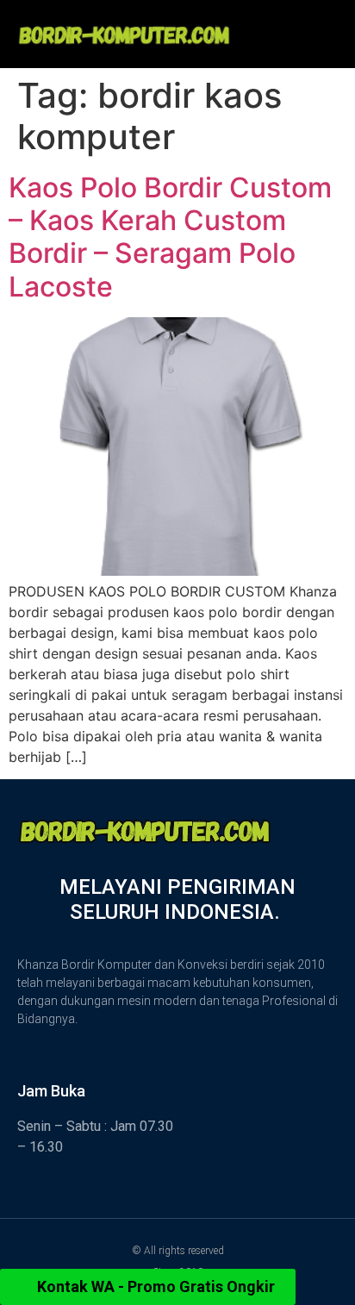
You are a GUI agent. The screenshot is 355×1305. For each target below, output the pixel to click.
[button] (302, 23)
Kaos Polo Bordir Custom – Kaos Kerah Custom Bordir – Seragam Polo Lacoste (170, 237)
